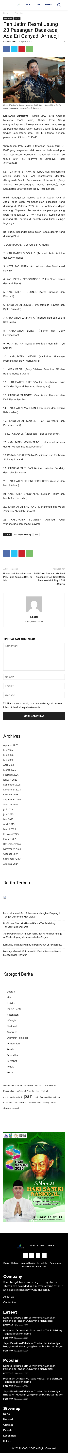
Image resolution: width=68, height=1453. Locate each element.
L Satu (13, 41)
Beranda (7, 13)
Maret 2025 (9, 829)
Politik (17, 18)
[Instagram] (31, 1255)
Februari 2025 (11, 834)
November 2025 (12, 789)
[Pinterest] (21, 49)
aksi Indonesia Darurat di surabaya (18, 1085)
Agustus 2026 (10, 745)
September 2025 (12, 799)
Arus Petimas (50, 1085)
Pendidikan (13, 1055)
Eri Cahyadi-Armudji (22, 534)
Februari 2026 (11, 774)
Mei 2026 (8, 759)
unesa (53, 1102)
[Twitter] (14, 49)
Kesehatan (13, 1014)
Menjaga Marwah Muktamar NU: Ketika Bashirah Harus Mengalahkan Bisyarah (32, 953)
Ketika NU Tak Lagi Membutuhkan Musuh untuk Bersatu (32, 944)
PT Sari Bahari (21, 1102)
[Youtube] (44, 1255)
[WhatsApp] (29, 49)
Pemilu (11, 1049)
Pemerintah (13, 1043)
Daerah (11, 991)
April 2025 (9, 824)
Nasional (12, 1026)
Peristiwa (19, 13)
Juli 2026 (8, 750)
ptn (59, 1097)
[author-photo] (34, 612)
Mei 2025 (8, 819)
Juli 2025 (8, 809)
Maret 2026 (9, 769)
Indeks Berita (14, 1008)
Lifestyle (11, 1020)
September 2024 (12, 858)
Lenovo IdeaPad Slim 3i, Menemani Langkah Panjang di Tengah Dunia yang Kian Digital (31, 915)
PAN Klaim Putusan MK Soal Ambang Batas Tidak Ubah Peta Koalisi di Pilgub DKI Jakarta (49, 578)
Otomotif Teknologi (17, 1037)
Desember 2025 (12, 784)
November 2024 (12, 848)
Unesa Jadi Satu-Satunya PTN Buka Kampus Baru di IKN (17, 577)
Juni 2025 (8, 814)
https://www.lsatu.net (34, 621)
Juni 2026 (8, 754)
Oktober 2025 (10, 794)
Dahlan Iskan (8, 1091)
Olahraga (12, 1032)
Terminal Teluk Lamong (39, 1102)
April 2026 (9, 764)
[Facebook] (6, 49)
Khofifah (44, 1091)
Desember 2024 (12, 843)
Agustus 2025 (10, 804)
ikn (37, 1091)
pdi (36, 1097)
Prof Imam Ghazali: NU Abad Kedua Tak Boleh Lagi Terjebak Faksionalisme (29, 925)
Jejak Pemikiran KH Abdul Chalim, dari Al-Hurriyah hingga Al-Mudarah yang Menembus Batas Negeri (32, 935)
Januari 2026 (10, 779)
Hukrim (11, 1003)
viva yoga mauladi (11, 1108)
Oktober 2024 (10, 853)
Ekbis (10, 997)
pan (36, 534)
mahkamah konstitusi (12, 1097)
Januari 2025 (10, 839)
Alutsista (38, 1085)
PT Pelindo (8, 1102)
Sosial (10, 1072)
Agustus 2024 (10, 863)
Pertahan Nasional (48, 1097)
